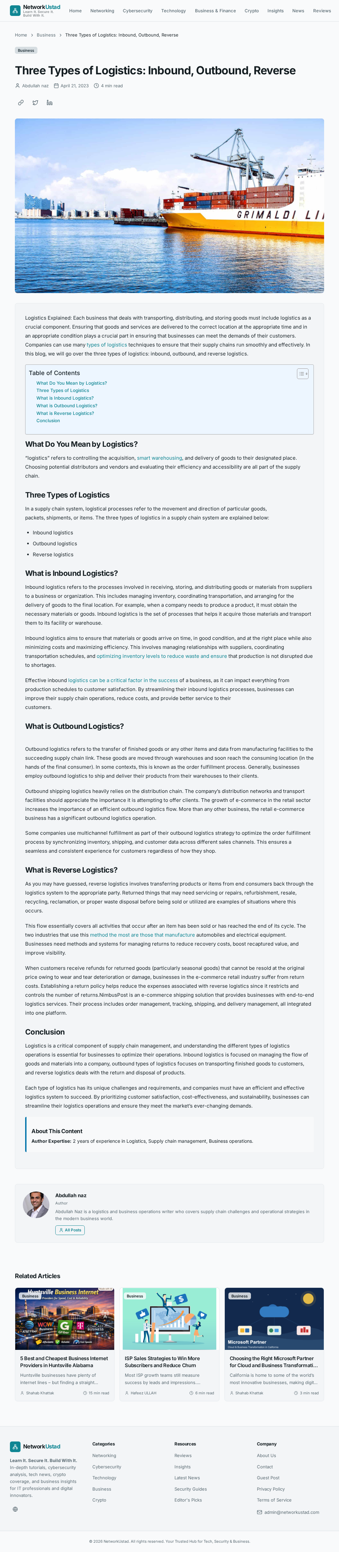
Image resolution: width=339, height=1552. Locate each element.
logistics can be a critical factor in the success (123, 680)
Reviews (322, 10)
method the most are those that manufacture (142, 935)
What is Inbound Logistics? (65, 398)
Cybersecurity (138, 10)
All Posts (73, 1230)
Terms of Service (274, 1500)
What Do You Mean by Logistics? (71, 383)
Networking (102, 10)
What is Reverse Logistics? (65, 413)
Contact (265, 1466)
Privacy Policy (271, 1489)
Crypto (252, 10)
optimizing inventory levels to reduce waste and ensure (162, 656)
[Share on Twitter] (35, 103)
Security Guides (190, 1489)
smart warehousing (159, 458)
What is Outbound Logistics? (66, 405)
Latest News (187, 1477)
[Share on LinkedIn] (50, 103)
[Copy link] (21, 103)
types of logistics (107, 345)
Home (75, 10)
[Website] (15, 1509)
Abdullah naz (71, 1195)
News (298, 10)
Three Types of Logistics (62, 390)
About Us (266, 1455)
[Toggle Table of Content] (299, 373)
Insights (275, 10)
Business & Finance (215, 10)
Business (46, 35)
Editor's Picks (188, 1500)
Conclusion (48, 420)
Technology (173, 10)
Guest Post (268, 1477)
